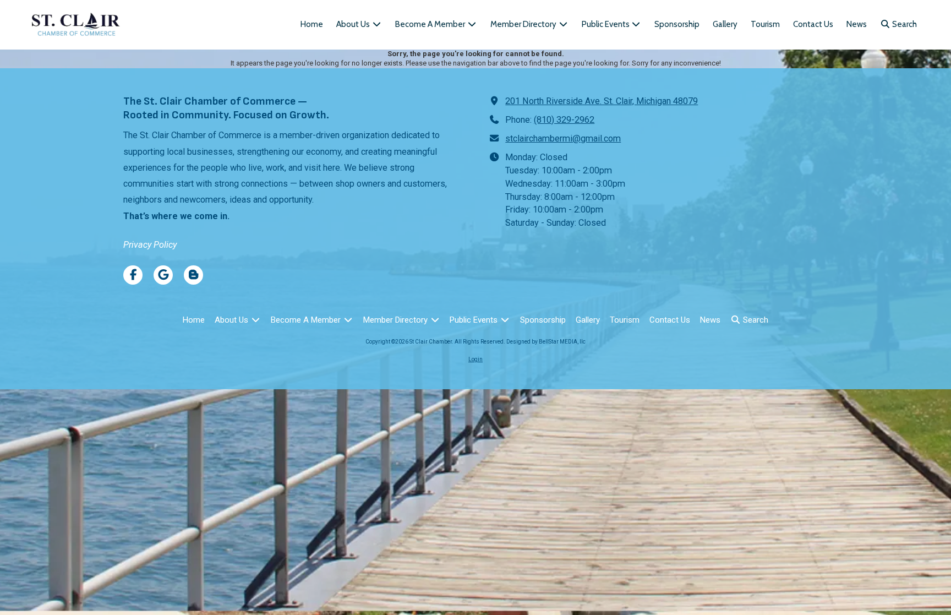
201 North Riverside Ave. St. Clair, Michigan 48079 (601, 101)
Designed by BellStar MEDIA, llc (546, 342)
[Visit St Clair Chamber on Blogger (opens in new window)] (193, 275)
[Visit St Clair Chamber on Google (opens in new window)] (163, 275)
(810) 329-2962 (564, 120)
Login (475, 359)
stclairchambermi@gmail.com (563, 138)
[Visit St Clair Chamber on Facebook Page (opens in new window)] (133, 275)
